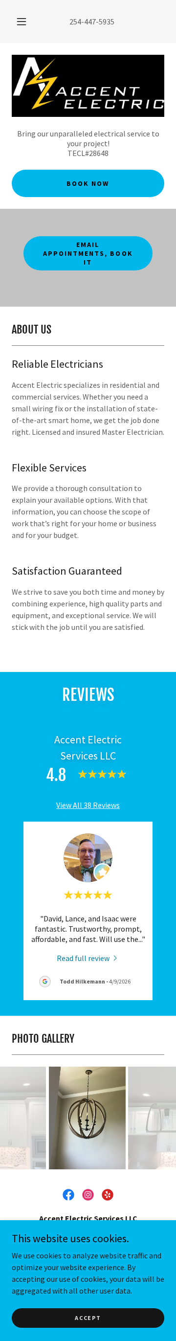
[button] (21, 21)
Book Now (87, 183)
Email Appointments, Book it (87, 253)
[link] (88, 957)
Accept (88, 1317)
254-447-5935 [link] (91, 21)
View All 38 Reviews (88, 805)
